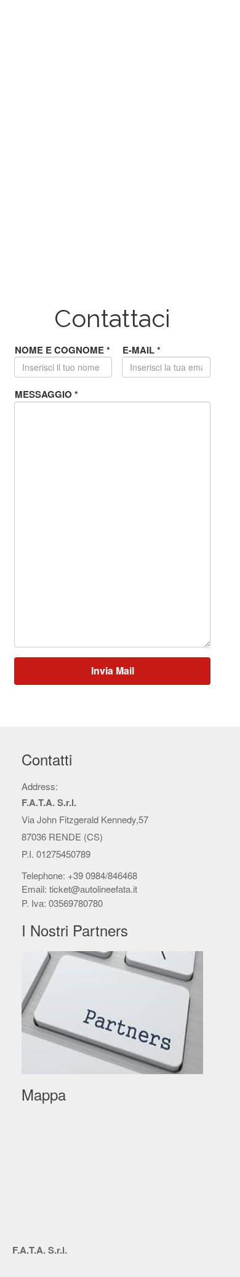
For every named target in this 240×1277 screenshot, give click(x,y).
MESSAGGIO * (46, 394)
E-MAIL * (141, 350)
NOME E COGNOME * (62, 350)
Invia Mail (112, 670)
